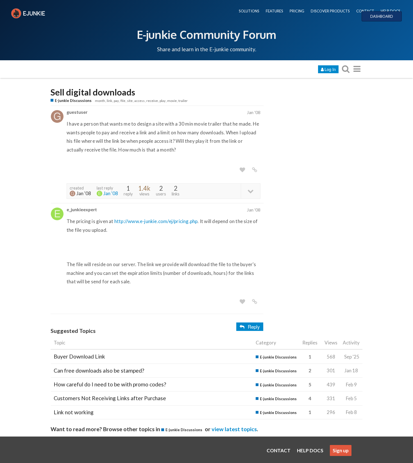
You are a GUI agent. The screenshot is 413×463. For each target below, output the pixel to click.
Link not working (74, 412)
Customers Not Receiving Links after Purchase (110, 398)
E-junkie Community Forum (206, 34)
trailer (183, 101)
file (123, 101)
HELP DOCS (390, 11)
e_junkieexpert (82, 209)
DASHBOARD (381, 16)
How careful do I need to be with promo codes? (110, 384)
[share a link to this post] (254, 170)
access (139, 101)
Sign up (341, 450)
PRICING (297, 11)
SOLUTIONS (249, 11)
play (162, 101)
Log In (330, 69)
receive (152, 101)
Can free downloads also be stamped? (99, 370)
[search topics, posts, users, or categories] (345, 68)
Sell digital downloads (93, 92)
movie (172, 101)
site (130, 101)
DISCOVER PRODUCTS (330, 11)
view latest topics (234, 429)
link (109, 101)
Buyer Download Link (79, 356)
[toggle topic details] (250, 190)
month (100, 101)
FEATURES (274, 11)
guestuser (77, 112)
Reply (254, 326)
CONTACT (365, 11)
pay (116, 101)
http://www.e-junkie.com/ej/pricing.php (156, 221)
